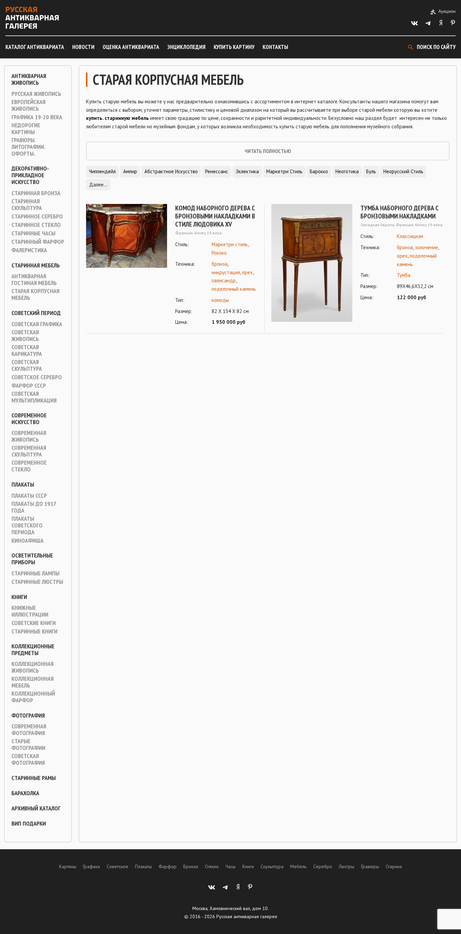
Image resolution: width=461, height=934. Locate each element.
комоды (220, 300)
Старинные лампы (35, 573)
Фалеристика (29, 250)
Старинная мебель (35, 265)
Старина (394, 866)
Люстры (346, 866)
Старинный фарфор (37, 241)
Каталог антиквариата (34, 47)
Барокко (319, 171)
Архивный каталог (35, 808)
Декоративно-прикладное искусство (30, 175)
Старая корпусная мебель (35, 294)
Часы (230, 866)
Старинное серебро (37, 216)
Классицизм (410, 236)
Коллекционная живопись (32, 667)
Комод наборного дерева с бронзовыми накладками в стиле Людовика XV (215, 216)
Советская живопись (25, 335)
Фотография (28, 715)
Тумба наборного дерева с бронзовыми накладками (399, 212)
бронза (219, 264)
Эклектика (247, 171)
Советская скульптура (26, 365)
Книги (19, 597)
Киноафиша (27, 540)
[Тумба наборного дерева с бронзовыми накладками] (311, 263)
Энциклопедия (186, 47)
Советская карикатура (26, 350)
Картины (67, 866)
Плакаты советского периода (27, 525)
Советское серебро (36, 377)
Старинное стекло (36, 225)
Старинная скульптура (26, 204)
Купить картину (234, 47)
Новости (83, 47)
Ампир (130, 171)
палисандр (224, 280)
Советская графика (36, 324)
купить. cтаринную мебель (117, 118)
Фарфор (168, 866)
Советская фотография (28, 759)
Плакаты (22, 484)
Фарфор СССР (28, 385)
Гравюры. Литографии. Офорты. (28, 147)
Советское (117, 866)
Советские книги (33, 623)
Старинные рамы (33, 778)
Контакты (275, 47)
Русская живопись (36, 93)
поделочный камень (234, 289)
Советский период (36, 313)
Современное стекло (29, 466)
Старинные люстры (37, 581)
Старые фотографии (28, 744)
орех (247, 272)
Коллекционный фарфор (33, 697)
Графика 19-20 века (36, 117)
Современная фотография (28, 729)
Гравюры (370, 866)
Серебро (322, 866)
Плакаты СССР (29, 495)
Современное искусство (29, 418)
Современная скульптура (28, 451)
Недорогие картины (25, 128)
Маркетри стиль (284, 171)
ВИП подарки (28, 823)
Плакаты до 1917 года (33, 507)
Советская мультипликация (34, 397)
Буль (371, 171)
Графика (91, 866)
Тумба (403, 275)
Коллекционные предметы (32, 649)
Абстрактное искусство (171, 171)
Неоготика (347, 171)
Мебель (298, 866)
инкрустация (226, 272)
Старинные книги (34, 631)
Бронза (190, 866)
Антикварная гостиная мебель (34, 279)
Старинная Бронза (35, 193)
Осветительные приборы (32, 559)
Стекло (212, 866)
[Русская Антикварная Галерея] (32, 18)
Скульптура (272, 866)
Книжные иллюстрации (29, 611)
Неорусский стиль (403, 171)
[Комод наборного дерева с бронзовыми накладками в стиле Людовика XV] (126, 265)
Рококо (219, 253)
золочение (426, 247)
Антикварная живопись (28, 79)
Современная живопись (28, 436)
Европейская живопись (28, 105)
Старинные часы (33, 233)
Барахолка (25, 793)
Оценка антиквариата (131, 47)
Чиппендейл (102, 171)
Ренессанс (216, 171)
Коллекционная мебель (32, 682)
